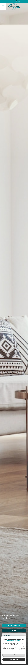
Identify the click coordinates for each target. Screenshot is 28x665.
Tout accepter (14, 659)
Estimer (14, 630)
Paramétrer (13, 655)
